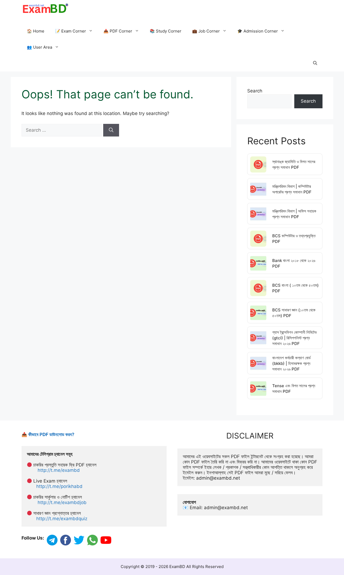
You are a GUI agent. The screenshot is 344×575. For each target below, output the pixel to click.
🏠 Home (35, 31)
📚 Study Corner (165, 31)
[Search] (111, 130)
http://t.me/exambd (59, 470)
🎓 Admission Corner (257, 31)
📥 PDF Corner (117, 31)
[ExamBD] (45, 8)
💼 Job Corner (206, 31)
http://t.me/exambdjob (62, 502)
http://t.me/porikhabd (59, 486)
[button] (315, 63)
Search (254, 91)
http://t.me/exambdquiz (61, 518)
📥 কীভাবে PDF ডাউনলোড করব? (48, 434)
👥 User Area (39, 47)
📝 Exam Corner (70, 31)
